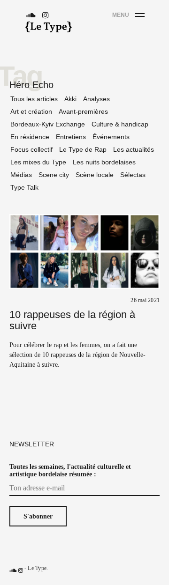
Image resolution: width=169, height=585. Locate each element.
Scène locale (95, 174)
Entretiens (71, 137)
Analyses (96, 99)
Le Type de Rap (83, 149)
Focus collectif (31, 149)
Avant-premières (83, 111)
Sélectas (133, 174)
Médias (21, 174)
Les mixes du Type (38, 162)
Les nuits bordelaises (104, 162)
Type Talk (24, 187)
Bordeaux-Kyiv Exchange (47, 124)
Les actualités (133, 149)
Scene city (53, 174)
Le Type (37, 568)
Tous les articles (34, 99)
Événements (111, 137)
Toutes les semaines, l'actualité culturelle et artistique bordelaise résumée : (70, 470)
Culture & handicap (120, 124)
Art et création (31, 111)
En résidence (29, 137)
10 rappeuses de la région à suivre (72, 320)
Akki (70, 99)
